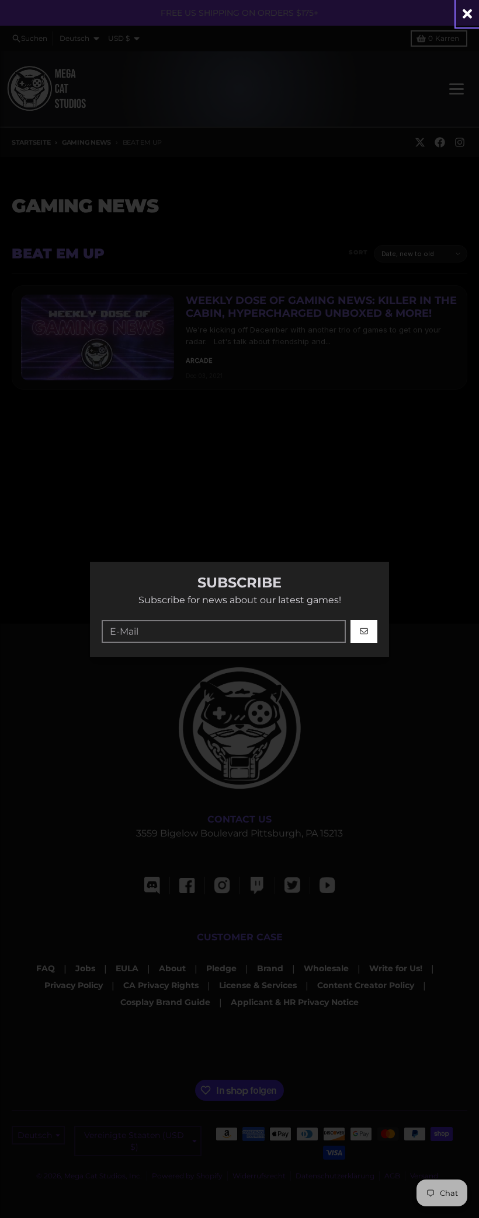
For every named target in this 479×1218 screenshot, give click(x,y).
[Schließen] (467, 13)
